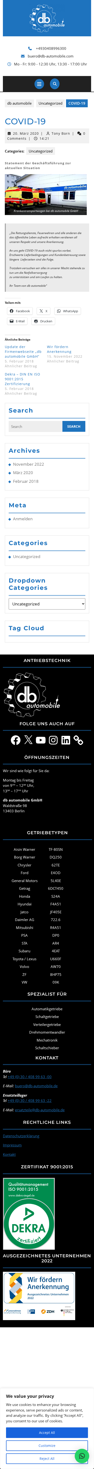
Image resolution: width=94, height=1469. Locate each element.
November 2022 (28, 464)
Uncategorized (50, 103)
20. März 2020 (26, 133)
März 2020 (23, 472)
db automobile (19, 103)
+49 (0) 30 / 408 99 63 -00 (30, 1076)
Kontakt (9, 1154)
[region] (47, 1428)
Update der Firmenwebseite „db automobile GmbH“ (23, 351)
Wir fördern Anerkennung (59, 349)
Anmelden (23, 518)
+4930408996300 (51, 48)
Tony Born (61, 133)
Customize (47, 1445)
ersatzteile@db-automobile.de (40, 1109)
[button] (46, 194)
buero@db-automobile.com (51, 56)
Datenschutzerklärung (21, 1135)
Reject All (47, 1458)
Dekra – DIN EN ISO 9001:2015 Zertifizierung (22, 379)
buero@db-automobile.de (36, 1085)
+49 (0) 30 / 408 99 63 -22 (30, 1100)
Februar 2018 (26, 481)
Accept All (47, 1432)
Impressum (12, 1145)
